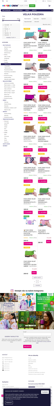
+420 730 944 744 (8, 359)
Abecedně (36, 21)
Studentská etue (8, 96)
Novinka (7, 28)
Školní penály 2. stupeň (9, 92)
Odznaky (6, 102)
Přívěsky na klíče (8, 50)
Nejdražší (43, 18)
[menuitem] (6, 10)
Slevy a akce (6, 143)
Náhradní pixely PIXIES (9, 79)
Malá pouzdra (8, 68)
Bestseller (8, 35)
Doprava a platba (32, 359)
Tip (6, 30)
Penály (5, 60)
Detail (48, 241)
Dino (5, 128)
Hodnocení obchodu (32, 368)
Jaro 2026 (6, 123)
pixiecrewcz (6, 363)
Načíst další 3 (37, 277)
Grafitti (5, 130)
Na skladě (8, 24)
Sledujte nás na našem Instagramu (29, 291)
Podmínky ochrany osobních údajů (36, 374)
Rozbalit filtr (10, 37)
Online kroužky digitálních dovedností (10, 388)
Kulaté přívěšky (7, 77)
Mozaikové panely (8, 75)
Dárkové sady (7, 109)
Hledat (32, 5)
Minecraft (6, 121)
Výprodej (8, 33)
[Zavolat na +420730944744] (4, 1)
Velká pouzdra (8, 64)
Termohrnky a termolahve (10, 71)
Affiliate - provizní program (8, 386)
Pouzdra (6, 62)
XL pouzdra (7, 66)
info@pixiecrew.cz (8, 357)
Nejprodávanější (28, 21)
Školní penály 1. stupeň (9, 90)
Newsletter (30, 363)
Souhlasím (45, 392)
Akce (7, 27)
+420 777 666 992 (8, 361)
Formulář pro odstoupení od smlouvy (36, 372)
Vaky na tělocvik (7, 88)
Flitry (5, 138)
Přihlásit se (27, 346)
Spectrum (6, 142)
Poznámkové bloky (8, 69)
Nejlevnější (36, 18)
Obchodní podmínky (32, 370)
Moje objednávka (32, 361)
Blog (29, 365)
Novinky (5, 145)
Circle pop (6, 136)
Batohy (5, 54)
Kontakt (30, 367)
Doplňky (6, 49)
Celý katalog (7, 45)
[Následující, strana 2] (37, 281)
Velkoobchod (5, 384)
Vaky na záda (7, 56)
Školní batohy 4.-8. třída (9, 87)
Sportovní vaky (7, 47)
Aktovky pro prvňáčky (9, 83)
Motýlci (5, 124)
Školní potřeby (7, 81)
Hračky (5, 111)
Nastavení (9, 402)
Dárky (4, 100)
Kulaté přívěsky (7, 104)
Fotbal (5, 126)
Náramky (6, 73)
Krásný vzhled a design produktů (35, 386)
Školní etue (6, 94)
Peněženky (6, 58)
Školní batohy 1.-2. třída (9, 85)
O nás (25, 1)
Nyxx (5, 134)
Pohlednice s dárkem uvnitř (10, 107)
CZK (43, 1)
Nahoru (38, 285)
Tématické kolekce (8, 119)
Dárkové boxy (7, 52)
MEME (5, 132)
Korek (5, 140)
